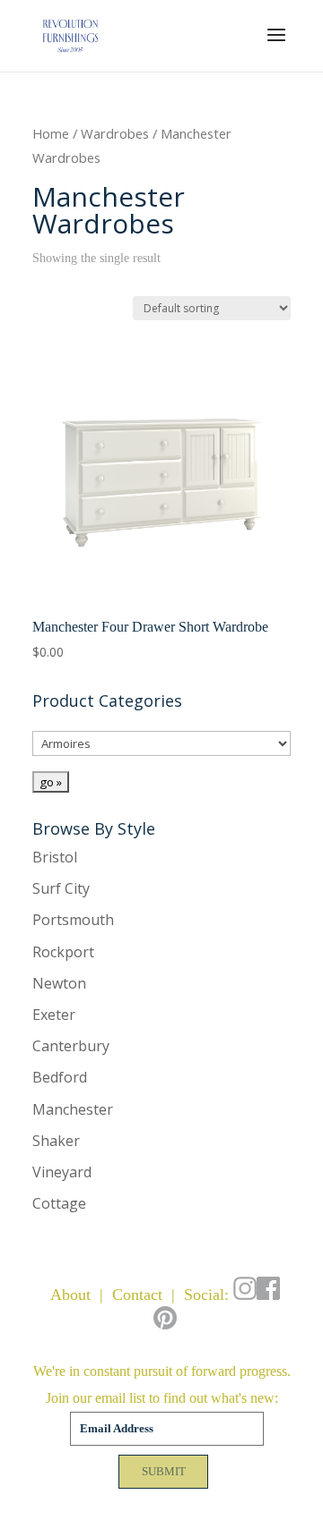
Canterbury (70, 1046)
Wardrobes (115, 133)
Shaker (56, 1141)
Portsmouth (73, 920)
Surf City (61, 888)
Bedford (59, 1077)
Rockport (63, 952)
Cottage (59, 1203)
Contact (137, 1294)
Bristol (54, 857)
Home (50, 133)
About (70, 1294)
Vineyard (62, 1172)
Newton (59, 983)
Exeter (53, 1014)
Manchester (72, 1109)
